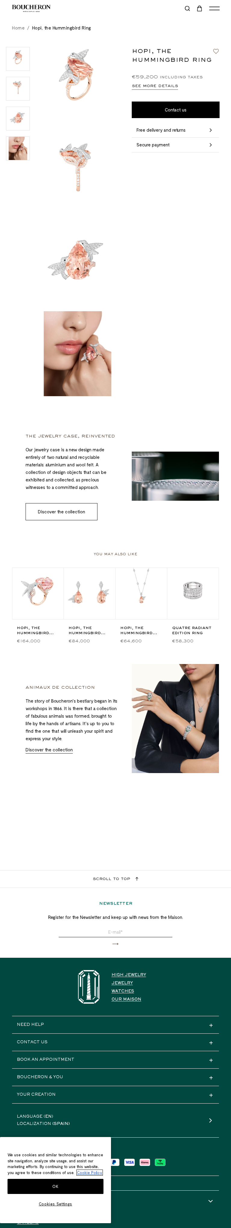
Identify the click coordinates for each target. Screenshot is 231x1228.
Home (18, 27)
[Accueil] (89, 987)
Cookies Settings (55, 1203)
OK (55, 1186)
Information (34, 1201)
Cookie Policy (89, 1172)
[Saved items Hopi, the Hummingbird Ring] (216, 51)
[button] (115, 944)
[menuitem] (200, 8)
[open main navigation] (214, 8)
